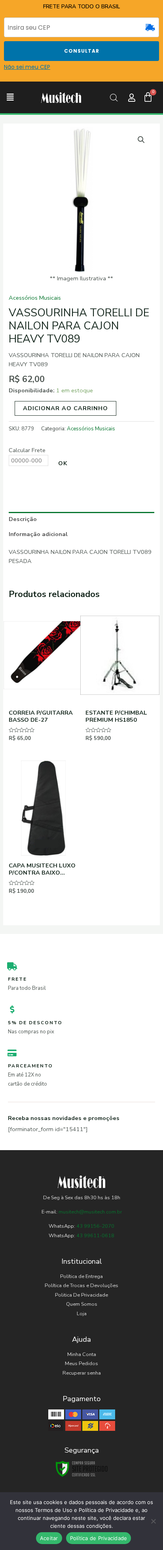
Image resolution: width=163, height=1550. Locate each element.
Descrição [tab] (23, 519)
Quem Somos (81, 1304)
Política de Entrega (81, 1276)
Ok (63, 463)
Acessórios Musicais (35, 298)
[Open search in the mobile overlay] (114, 98)
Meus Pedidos (81, 1363)
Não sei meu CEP (27, 67)
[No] (153, 1521)
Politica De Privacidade (81, 1295)
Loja (82, 1313)
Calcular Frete (27, 450)
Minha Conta (81, 1354)
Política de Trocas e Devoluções (81, 1285)
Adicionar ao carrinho (65, 408)
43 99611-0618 (95, 1235)
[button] (10, 98)
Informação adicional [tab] (38, 534)
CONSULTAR (81, 51)
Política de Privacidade (98, 1538)
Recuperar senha (82, 1373)
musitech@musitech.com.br (90, 1211)
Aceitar (49, 1538)
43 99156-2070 (94, 1226)
